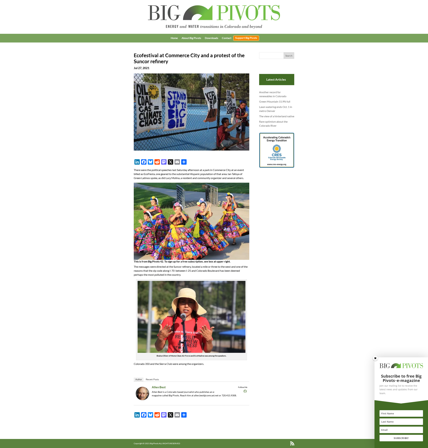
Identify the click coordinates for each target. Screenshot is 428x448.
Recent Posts (152, 379)
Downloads (211, 38)
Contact (226, 38)
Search (288, 55)
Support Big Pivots (246, 38)
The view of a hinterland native (276, 116)
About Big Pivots (191, 38)
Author (138, 379)
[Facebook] (245, 391)
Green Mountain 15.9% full (274, 101)
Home (174, 38)
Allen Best (159, 387)
